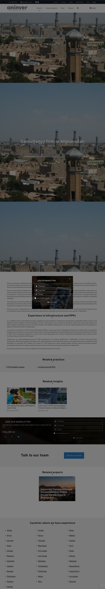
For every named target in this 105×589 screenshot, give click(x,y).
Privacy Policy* (53, 298)
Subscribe (53, 302)
